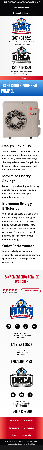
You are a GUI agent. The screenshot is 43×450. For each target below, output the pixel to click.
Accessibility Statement (17, 444)
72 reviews (13, 292)
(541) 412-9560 (21, 67)
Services (14, 420)
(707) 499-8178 (21, 361)
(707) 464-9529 (21, 37)
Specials (26, 435)
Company (29, 428)
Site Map (31, 444)
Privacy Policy (32, 441)
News (15, 435)
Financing (14, 428)
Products (28, 420)
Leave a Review (31, 290)
